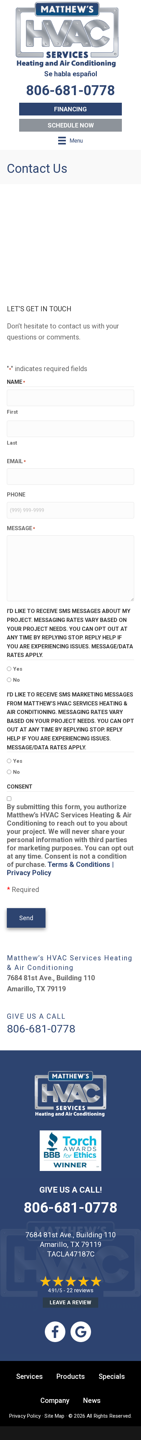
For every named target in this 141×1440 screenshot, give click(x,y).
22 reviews (80, 1290)
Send (26, 918)
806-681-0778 (70, 1207)
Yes (17, 669)
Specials (112, 1376)
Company (54, 1400)
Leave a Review (70, 1302)
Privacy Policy (25, 1416)
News (92, 1400)
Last (12, 443)
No (16, 680)
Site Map (54, 1416)
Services (29, 1376)
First (12, 412)
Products (70, 1376)
